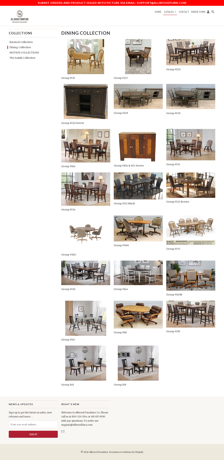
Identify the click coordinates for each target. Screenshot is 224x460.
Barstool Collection (21, 42)
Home (158, 11)
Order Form (198, 11)
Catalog (170, 11)
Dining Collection (20, 47)
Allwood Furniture (98, 452)
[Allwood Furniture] (19, 15)
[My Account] (208, 12)
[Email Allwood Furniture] (63, 432)
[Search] (213, 12)
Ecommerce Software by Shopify (126, 452)
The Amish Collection (22, 57)
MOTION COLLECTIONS (24, 52)
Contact (184, 11)
